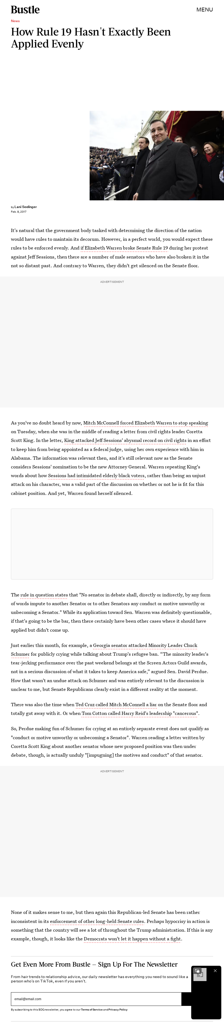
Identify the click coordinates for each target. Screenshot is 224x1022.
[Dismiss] (215, 970)
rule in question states (44, 595)
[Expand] (197, 970)
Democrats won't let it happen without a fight (132, 938)
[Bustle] (25, 9)
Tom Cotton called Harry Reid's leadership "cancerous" (140, 713)
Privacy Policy (118, 1009)
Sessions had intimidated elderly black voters (96, 475)
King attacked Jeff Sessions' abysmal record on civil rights (125, 440)
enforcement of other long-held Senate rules (97, 921)
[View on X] (112, 544)
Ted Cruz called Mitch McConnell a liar (116, 704)
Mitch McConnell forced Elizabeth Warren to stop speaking (145, 423)
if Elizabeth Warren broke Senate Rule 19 (124, 248)
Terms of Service (91, 1009)
